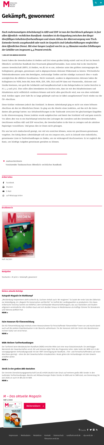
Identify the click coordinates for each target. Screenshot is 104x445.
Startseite (6, 277)
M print (15, 277)
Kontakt (47, 435)
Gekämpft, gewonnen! (28, 277)
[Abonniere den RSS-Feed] (96, 429)
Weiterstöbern (33, 405)
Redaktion (37, 435)
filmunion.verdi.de (52, 438)
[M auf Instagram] (93, 429)
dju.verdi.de (88, 435)
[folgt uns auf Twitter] (90, 429)
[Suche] (79, 429)
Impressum (13, 435)
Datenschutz (59, 435)
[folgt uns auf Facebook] (87, 429)
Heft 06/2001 (7, 259)
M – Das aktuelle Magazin (22, 396)
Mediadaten (25, 435)
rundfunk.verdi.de (73, 435)
